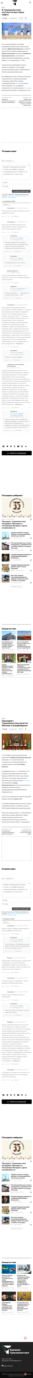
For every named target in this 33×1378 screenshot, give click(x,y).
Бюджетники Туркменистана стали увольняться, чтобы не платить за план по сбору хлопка (24, 102)
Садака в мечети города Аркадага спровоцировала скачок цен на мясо (20, 534)
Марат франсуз (22, 288)
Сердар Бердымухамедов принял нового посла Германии (20, 566)
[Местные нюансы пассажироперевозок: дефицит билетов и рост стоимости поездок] (6, 578)
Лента (3, 7)
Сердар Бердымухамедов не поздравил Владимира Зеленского (21, 556)
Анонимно (20, 238)
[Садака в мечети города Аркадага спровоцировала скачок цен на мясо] (6, 536)
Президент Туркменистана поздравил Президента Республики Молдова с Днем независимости (14, 524)
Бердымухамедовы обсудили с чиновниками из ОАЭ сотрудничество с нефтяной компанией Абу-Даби (24, 668)
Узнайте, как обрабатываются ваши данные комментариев (15, 196)
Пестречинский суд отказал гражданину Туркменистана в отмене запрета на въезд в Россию (21, 545)
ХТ (11, 538)
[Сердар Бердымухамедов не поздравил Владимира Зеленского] (6, 557)
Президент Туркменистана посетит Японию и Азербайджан (9, 101)
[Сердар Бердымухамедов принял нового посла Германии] (6, 568)
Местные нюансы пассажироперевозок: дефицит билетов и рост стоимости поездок (20, 578)
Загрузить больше (16, 586)
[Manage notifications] (25, 1374)
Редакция (4, 18)
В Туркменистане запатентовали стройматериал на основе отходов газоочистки (8, 645)
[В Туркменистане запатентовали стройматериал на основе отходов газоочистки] (9, 635)
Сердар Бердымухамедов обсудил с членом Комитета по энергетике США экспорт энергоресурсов (7, 669)
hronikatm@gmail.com (15, 1360)
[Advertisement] (16, 125)
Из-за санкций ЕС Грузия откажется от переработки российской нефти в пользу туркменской (24, 645)
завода (26, 88)
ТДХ (17, 83)
